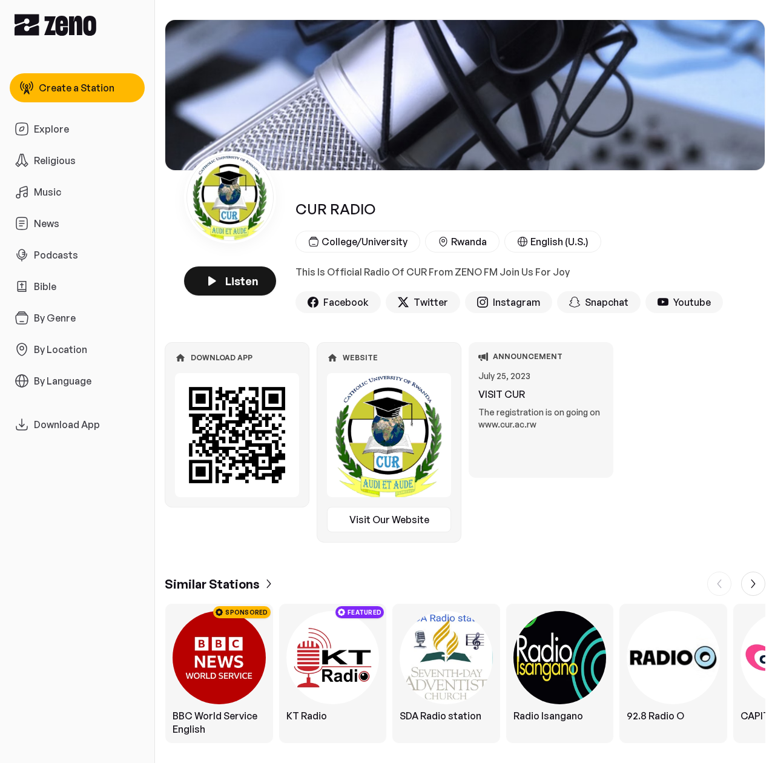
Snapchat (606, 302)
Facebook (346, 302)
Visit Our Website (389, 520)
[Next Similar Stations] (753, 584)
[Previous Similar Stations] (719, 584)
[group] (465, 673)
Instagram (516, 302)
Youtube (692, 302)
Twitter (431, 302)
